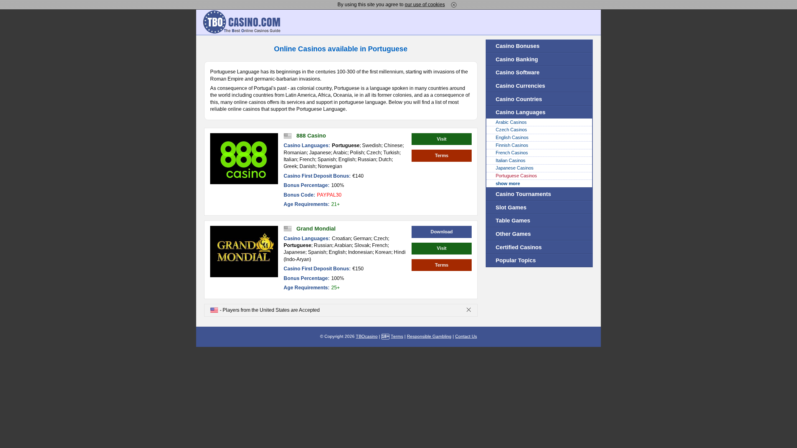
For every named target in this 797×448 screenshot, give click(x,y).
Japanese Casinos (515, 168)
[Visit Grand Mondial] (244, 251)
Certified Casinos (519, 247)
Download (442, 231)
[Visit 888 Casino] (244, 158)
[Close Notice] (454, 4)
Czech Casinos (511, 129)
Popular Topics (516, 260)
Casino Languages (520, 112)
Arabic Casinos (511, 122)
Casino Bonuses (518, 46)
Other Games (513, 234)
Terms (441, 155)
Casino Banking (517, 59)
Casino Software (518, 72)
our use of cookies (425, 4)
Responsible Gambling (429, 336)
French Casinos (512, 152)
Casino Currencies (520, 85)
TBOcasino (367, 336)
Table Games (513, 220)
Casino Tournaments (523, 194)
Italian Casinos (511, 160)
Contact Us (466, 336)
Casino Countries (519, 99)
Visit (441, 139)
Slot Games (511, 207)
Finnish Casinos (512, 145)
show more (508, 183)
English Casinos (512, 137)
